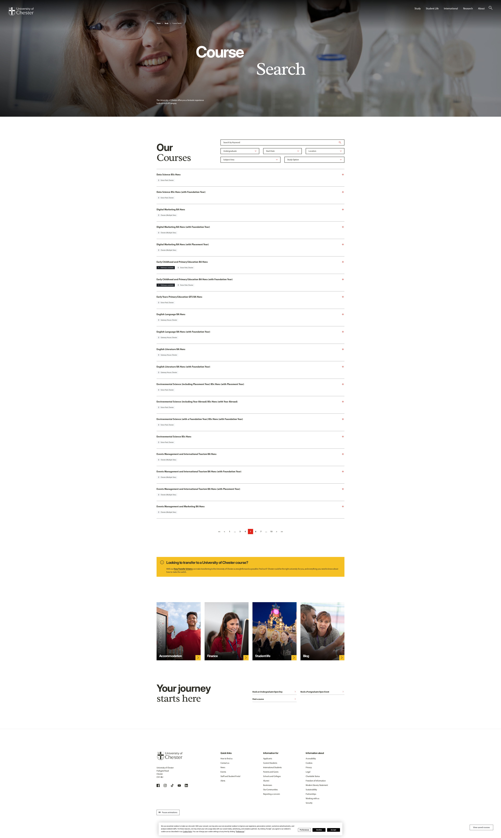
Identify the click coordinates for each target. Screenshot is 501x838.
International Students (272, 767)
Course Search (176, 23)
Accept (333, 830)
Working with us (312, 798)
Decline (319, 830)
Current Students (270, 763)
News (222, 767)
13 (271, 531)
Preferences (304, 830)
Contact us (224, 763)
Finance (212, 656)
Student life (262, 656)
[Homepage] (21, 11)
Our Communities (270, 789)
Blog (306, 656)
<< (219, 531)
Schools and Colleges (272, 776)
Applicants (267, 758)
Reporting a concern (271, 794)
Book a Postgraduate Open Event (322, 691)
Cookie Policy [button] (187, 832)
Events (223, 772)
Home (158, 23)
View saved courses (481, 827)
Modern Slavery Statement (317, 785)
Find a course (274, 699)
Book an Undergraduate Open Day (274, 691)
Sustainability (311, 789)
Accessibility (311, 758)
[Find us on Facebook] (158, 785)
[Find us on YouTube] (179, 785)
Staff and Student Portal (230, 776)
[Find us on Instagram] (165, 785)
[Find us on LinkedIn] (186, 785)
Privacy (309, 767)
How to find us (226, 758)
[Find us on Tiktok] (172, 785)
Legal (308, 772)
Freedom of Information (316, 780)
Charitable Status (313, 776)
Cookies (309, 763)
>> (282, 531)
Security (309, 803)
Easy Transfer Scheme (183, 568)
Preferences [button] (240, 832)
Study (166, 23)
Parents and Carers (270, 772)
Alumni (266, 780)
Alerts (222, 780)
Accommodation (170, 656)
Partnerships (311, 794)
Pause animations (167, 812)
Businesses (267, 785)
